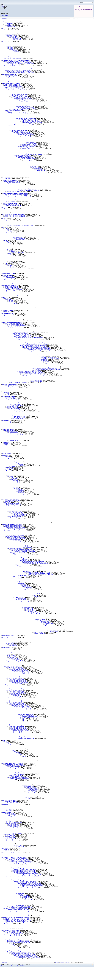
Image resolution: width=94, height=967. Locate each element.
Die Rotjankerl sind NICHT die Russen (15, 548)
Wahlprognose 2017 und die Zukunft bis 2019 (14, 531)
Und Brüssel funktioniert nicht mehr (9, 507)
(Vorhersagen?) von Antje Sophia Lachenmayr (18, 729)
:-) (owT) (11, 64)
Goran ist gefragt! (15, 579)
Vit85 (11, 943)
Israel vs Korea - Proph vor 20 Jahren (9, 447)
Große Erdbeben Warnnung (7, 812)
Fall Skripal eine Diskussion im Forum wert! (24, 156)
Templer (22, 755)
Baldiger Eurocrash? (17, 696)
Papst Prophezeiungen (6, 647)
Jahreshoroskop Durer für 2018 (8, 273)
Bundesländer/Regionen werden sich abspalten (12, 530)
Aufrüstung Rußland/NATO (24, 135)
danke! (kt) (10, 451)
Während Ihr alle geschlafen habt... (18, 402)
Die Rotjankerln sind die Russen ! (18, 553)
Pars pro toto (5, 207)
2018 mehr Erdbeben (16, 844)
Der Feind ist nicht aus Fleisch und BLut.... (20, 333)
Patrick (3, 227)
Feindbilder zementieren (14, 327)
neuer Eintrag (4, 18)
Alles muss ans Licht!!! (25, 159)
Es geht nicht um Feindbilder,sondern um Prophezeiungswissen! (26, 332)
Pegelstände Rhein (6, 21)
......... (7, 653)
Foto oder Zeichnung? (12, 657)
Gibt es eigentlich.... (21, 557)
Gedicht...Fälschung (12, 235)
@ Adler (9, 928)
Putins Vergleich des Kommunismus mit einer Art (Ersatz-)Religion (37, 572)
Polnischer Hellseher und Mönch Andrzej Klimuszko (12, 763)
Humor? (22, 718)
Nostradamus (5, 41)
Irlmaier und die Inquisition (9, 386)
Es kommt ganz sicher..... (9, 278)
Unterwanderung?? (6, 420)
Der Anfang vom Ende (18, 845)
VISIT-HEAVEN (7, 808)
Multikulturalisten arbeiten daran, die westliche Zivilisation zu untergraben (29, 337)
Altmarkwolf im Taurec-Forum (11, 823)
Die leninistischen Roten (27, 571)
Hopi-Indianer (5, 848)
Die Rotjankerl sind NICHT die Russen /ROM (18, 552)
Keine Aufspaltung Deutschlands (18, 252)
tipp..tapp (6, 29)
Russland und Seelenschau (30, 376)
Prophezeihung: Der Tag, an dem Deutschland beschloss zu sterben (15, 917)
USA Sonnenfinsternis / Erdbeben (9, 800)
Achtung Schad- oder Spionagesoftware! (11, 503)
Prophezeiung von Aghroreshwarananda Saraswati (12, 524)
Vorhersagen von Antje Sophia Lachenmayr (11, 665)
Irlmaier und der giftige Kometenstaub (10, 384)
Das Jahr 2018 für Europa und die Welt (13, 319)
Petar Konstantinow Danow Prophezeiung (10, 499)
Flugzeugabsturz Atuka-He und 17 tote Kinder (12, 662)
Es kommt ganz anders (7, 275)
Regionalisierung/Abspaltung (15, 539)
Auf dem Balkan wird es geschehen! (13, 291)
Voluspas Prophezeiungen (7, 310)
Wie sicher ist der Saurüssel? (8, 429)
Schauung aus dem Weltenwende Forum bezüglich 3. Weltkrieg (15, 193)
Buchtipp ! (4, 218)
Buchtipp (4, 28)
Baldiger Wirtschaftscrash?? (15, 694)
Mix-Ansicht (67, 18)
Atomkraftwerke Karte (18, 892)
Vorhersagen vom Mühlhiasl (26, 785)
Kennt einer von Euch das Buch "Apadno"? (11, 930)
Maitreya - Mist (7, 311)
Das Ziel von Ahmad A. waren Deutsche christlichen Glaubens (19, 427)
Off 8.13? (8, 394)
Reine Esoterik (7, 502)
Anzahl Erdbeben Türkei (20, 829)
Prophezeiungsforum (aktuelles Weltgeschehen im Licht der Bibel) (11, 965)
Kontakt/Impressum (4, 11)
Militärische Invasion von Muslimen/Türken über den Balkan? (21, 549)
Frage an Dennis (30, 900)
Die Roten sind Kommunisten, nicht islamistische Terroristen (32, 561)
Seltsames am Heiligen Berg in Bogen (9, 180)
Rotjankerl (14, 779)
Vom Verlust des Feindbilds (19, 597)
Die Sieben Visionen (6, 637)
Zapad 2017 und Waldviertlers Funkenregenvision (12, 322)
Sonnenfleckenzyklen (8, 42)
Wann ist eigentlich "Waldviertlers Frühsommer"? (12, 54)
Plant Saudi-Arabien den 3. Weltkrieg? (10, 285)
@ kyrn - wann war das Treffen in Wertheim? (14, 660)
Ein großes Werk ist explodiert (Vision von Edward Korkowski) (14, 857)
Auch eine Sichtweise (6, 453)
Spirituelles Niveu (5, 442)
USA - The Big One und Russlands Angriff (14, 822)
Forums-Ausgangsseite (6, 10)
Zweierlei (11, 843)
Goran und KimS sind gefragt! (34, 593)
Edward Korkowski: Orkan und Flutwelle (11, 853)
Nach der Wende (13, 479)
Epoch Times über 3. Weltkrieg (8, 396)
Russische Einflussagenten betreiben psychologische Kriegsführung (24, 338)
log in (88, 0)
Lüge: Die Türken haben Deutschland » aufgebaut (36, 613)
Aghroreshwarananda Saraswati (16, 577)
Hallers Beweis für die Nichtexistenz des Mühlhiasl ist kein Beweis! (18, 224)
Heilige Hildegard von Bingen (13, 766)
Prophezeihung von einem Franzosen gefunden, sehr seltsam (15, 939)
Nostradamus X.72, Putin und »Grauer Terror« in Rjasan (13, 214)
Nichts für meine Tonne (8, 501)
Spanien (13, 518)
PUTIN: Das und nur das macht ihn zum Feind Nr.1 (15, 111)
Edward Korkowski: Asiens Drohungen (10, 852)
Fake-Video (12, 864)
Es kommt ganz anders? (8, 280)
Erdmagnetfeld (5, 455)
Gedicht (5, 228)
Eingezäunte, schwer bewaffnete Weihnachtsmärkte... (18, 724)
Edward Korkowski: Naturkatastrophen (11, 855)
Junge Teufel (4, 297)
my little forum (90, 965)
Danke (32, 351)
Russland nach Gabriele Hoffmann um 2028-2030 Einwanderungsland (16, 60)
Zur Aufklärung (10, 250)
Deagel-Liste (6, 923)
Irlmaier (32, 594)
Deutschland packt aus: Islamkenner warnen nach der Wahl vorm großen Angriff (32, 522)
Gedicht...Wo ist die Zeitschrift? (16, 236)
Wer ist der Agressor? (41, 355)
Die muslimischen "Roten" (26, 570)
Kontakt (23, 965)
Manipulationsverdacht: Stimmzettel (20, 683)
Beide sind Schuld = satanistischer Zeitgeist (49, 357)
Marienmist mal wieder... (8, 200)
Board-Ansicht (62, 18)
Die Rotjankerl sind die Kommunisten (17, 268)
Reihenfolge (57, 18)
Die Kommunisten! (42, 356)
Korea (28, 588)
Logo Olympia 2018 (36, 370)
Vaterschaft (8, 264)
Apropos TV (18, 958)
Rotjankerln (10, 265)
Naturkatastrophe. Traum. (7, 33)
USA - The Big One (7, 820)
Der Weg (9, 230)
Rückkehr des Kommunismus (34, 379)
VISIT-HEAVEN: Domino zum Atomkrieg (10, 804)
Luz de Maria (5, 391)
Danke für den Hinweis (14, 826)
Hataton (3, 740)
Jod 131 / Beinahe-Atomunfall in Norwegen (20, 912)
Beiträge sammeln (36, 352)
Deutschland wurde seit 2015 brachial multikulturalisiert (16, 307)
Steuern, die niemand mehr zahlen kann (10, 203)
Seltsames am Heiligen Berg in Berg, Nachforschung (27, 189)
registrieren (91, 0)
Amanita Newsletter (6, 177)
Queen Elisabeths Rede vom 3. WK (9, 74)
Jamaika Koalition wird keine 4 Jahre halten (16, 535)
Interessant (6, 648)
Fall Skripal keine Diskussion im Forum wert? (11, 83)
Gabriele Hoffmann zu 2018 (7, 313)
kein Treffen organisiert (18, 828)
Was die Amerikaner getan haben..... (9, 635)
